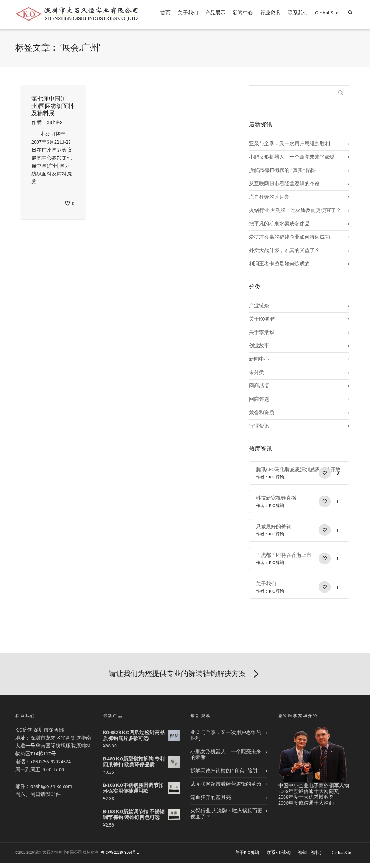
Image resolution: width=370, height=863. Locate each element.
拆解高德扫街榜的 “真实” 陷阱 (282, 170)
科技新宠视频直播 (276, 498)
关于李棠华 (261, 332)
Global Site (327, 13)
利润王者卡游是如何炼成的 (279, 264)
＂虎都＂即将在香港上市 (283, 555)
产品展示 (215, 13)
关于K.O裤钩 (247, 852)
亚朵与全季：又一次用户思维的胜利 (289, 143)
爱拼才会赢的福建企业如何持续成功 (289, 237)
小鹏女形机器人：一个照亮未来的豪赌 (292, 157)
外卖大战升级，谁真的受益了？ (284, 250)
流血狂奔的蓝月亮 (269, 197)
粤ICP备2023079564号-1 (119, 852)
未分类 (256, 372)
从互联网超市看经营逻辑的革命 (284, 184)
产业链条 (259, 306)
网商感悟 (259, 386)
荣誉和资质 (261, 412)
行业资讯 (270, 13)
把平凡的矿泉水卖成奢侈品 (279, 224)
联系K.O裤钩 (279, 852)
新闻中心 (243, 13)
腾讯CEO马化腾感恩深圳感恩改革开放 (298, 470)
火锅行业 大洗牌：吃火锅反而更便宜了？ (295, 210)
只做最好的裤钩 (273, 527)
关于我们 (188, 13)
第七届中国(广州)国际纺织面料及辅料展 (52, 106)
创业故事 (259, 346)
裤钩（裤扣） (311, 852)
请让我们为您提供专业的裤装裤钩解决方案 (177, 673)
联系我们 (298, 13)
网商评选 (259, 399)
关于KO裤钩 (262, 319)
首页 (165, 13)
